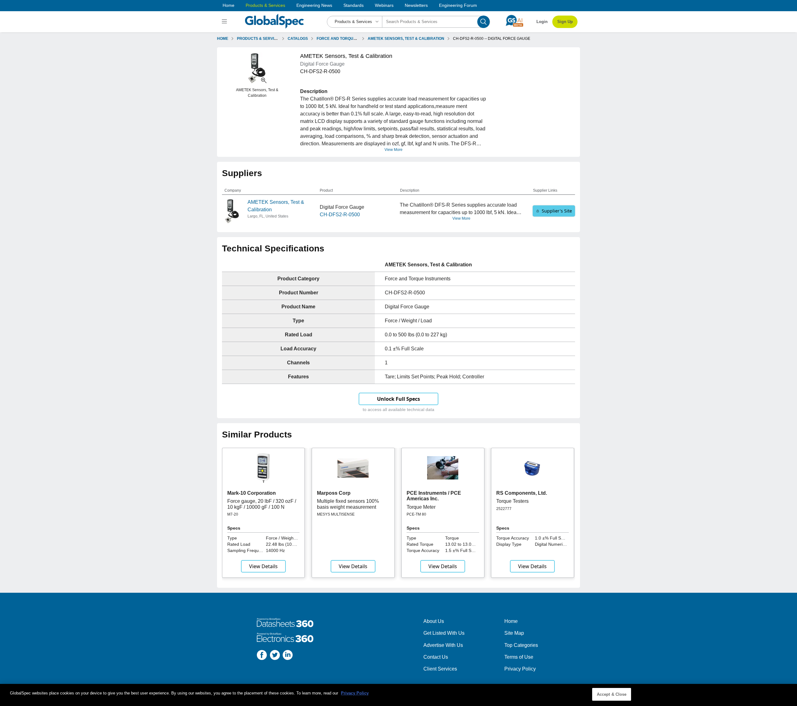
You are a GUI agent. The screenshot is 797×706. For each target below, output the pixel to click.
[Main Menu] (225, 21)
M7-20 (232, 514)
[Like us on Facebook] (262, 656)
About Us (433, 621)
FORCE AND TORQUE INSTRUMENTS (350, 38)
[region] (398, 695)
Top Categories (521, 645)
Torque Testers (512, 501)
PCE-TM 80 (416, 514)
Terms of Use (518, 657)
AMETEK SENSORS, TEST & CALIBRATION (406, 38)
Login (542, 21)
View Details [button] (263, 566)
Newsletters (416, 5)
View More (393, 149)
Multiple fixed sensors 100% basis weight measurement (348, 503)
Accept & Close (612, 694)
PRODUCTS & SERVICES (259, 38)
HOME (222, 38)
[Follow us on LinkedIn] (288, 656)
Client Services (440, 668)
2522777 (504, 509)
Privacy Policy (520, 668)
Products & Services (265, 5)
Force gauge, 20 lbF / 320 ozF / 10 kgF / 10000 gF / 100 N (261, 503)
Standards (353, 5)
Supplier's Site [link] (557, 211)
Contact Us (435, 657)
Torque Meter (421, 507)
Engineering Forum (458, 5)
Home (228, 5)
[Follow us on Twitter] (275, 656)
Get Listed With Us (444, 633)
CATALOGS (298, 38)
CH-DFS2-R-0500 (340, 214)
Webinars (384, 5)
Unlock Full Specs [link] (398, 398)
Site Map (514, 633)
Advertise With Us (443, 645)
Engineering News (314, 5)
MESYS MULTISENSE (336, 514)
